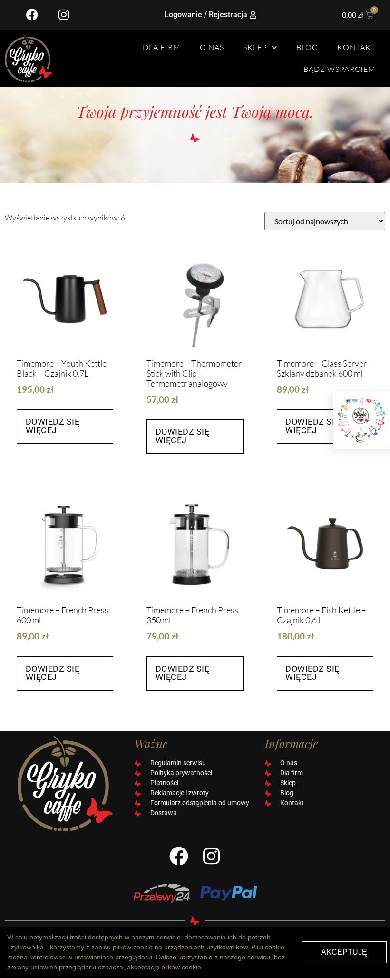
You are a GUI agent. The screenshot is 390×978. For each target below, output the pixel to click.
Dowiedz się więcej (53, 426)
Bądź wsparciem (339, 69)
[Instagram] (63, 14)
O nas (212, 47)
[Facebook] (31, 14)
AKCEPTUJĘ (344, 952)
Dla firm (162, 47)
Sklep (255, 47)
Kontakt (356, 47)
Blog (307, 47)
